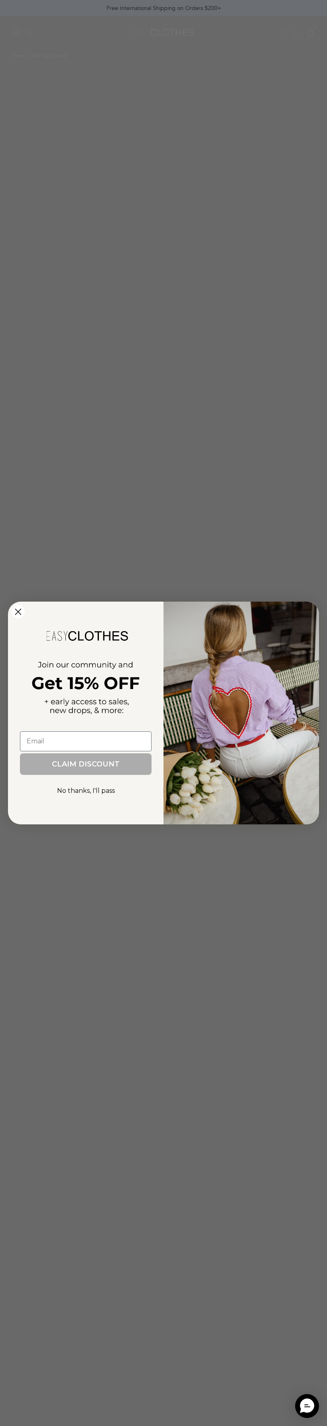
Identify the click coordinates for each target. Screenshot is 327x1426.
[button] (307, 1406)
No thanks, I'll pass (86, 790)
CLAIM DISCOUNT (86, 764)
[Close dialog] (18, 612)
